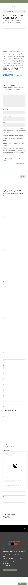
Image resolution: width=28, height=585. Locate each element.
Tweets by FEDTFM (7, 446)
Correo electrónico (8, 116)
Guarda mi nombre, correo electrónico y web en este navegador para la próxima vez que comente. (14, 130)
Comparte (17, 75)
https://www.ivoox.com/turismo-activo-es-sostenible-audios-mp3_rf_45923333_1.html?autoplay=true (13, 69)
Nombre (5, 109)
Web (4, 122)
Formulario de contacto (10, 570)
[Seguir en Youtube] (18, 544)
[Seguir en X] (12, 544)
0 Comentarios (17, 22)
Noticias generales (7, 22)
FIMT (6, 20)
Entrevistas (18, 20)
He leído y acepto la (11, 159)
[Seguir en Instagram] (15, 544)
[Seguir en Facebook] (9, 544)
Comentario (6, 94)
